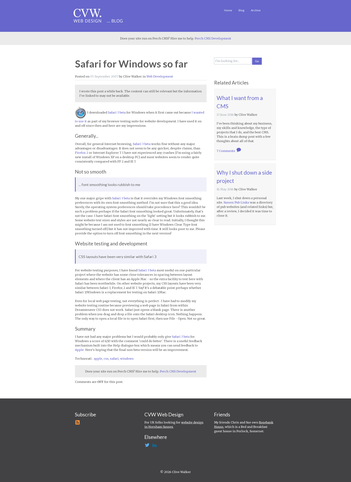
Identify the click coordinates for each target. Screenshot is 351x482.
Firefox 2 (81, 153)
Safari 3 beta (117, 112)
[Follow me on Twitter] (146, 446)
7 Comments (226, 151)
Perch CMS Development (213, 38)
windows (127, 358)
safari (114, 358)
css (106, 358)
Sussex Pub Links (236, 202)
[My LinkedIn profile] (154, 446)
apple (98, 358)
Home (228, 10)
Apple (79, 350)
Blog (241, 10)
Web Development (159, 76)
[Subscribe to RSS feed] (77, 423)
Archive (256, 10)
